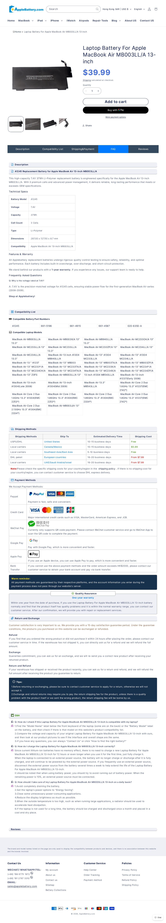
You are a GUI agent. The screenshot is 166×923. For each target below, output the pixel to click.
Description (23, 149)
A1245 (15, 326)
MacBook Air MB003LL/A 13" (64, 374)
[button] (26, 20)
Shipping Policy (130, 885)
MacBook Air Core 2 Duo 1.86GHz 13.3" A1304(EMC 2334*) (99, 398)
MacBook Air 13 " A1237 (25, 362)
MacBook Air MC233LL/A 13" (28, 347)
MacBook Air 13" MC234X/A (100, 370)
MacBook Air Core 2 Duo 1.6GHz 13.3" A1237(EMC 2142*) (134, 386)
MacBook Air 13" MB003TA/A (100, 362)
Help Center (90, 870)
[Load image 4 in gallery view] (66, 124)
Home (18, 31)
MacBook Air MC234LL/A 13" (136, 347)
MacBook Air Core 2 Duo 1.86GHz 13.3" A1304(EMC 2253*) (63, 398)
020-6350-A (135, 326)
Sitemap (50, 885)
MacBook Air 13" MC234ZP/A (136, 370)
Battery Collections (56, 890)
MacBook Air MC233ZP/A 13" (100, 347)
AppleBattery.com (87, 914)
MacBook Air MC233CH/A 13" (137, 339)
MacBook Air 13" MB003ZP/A (136, 362)
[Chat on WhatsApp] (31, 874)
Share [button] (88, 125)
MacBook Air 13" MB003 (62, 362)
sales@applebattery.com (22, 886)
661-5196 (46, 326)
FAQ (113, 149)
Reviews (143, 149)
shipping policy (106, 468)
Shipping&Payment (83, 149)
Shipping (87, 80)
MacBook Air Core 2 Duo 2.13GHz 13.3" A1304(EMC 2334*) (27, 409)
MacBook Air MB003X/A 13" (64, 339)
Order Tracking (92, 875)
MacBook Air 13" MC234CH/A (29, 370)
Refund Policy (129, 880)
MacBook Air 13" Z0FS (24, 374)
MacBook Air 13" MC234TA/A (64, 370)
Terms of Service (131, 875)
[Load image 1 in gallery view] (16, 124)
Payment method (93, 880)
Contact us (51, 880)
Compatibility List (52, 149)
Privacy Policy (129, 870)
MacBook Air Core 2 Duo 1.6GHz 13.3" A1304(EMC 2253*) (26, 398)
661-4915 (75, 326)
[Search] (97, 9)
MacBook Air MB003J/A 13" (63, 405)
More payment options (116, 117)
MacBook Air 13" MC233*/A (27, 366)
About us (50, 875)
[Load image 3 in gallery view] (49, 124)
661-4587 (104, 326)
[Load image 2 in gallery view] (33, 124)
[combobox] (73, 9)
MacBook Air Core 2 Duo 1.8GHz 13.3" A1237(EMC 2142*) (134, 398)
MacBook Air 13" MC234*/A (136, 366)
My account (52, 870)
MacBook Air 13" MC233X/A (100, 366)
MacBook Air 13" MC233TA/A (64, 366)
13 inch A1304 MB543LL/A (99, 374)
